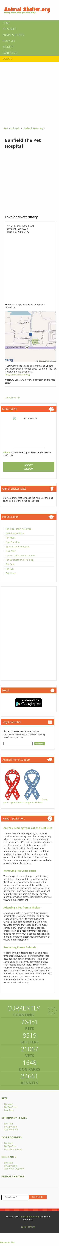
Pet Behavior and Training (19, 559)
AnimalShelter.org (29, 1216)
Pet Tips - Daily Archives (18, 528)
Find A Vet (9, 41)
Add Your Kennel (13, 1149)
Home (6, 23)
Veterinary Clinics (15, 533)
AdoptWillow (29, 467)
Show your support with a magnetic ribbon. (25, 801)
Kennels (8, 47)
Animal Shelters (13, 35)
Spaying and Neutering (18, 546)
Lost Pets (9, 1110)
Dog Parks (11, 550)
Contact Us (10, 53)
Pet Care (10, 564)
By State (8, 1104)
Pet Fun (10, 568)
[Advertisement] (29, 93)
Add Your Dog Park (14, 1168)
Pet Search (10, 29)
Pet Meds (11, 537)
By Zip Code (10, 1107)
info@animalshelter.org (17, 374)
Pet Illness (11, 573)
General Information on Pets (21, 555)
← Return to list (12, 397)
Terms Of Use (28, 1226)
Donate (7, 58)
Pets (4, 1098)
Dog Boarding (13, 542)
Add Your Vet (11, 1129)
